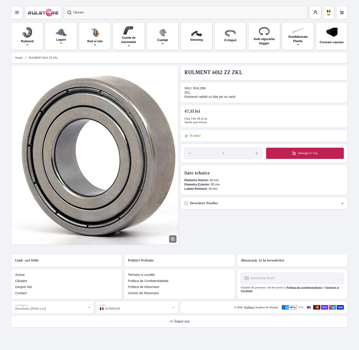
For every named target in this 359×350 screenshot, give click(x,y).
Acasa (19, 275)
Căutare (21, 281)
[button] (342, 12)
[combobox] (186, 12)
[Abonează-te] (338, 278)
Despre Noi (23, 287)
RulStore (249, 307)
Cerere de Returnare (143, 293)
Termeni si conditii (141, 275)
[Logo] (43, 12)
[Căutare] (67, 12)
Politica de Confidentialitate (148, 281)
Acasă (18, 57)
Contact (21, 293)
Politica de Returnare (143, 287)
